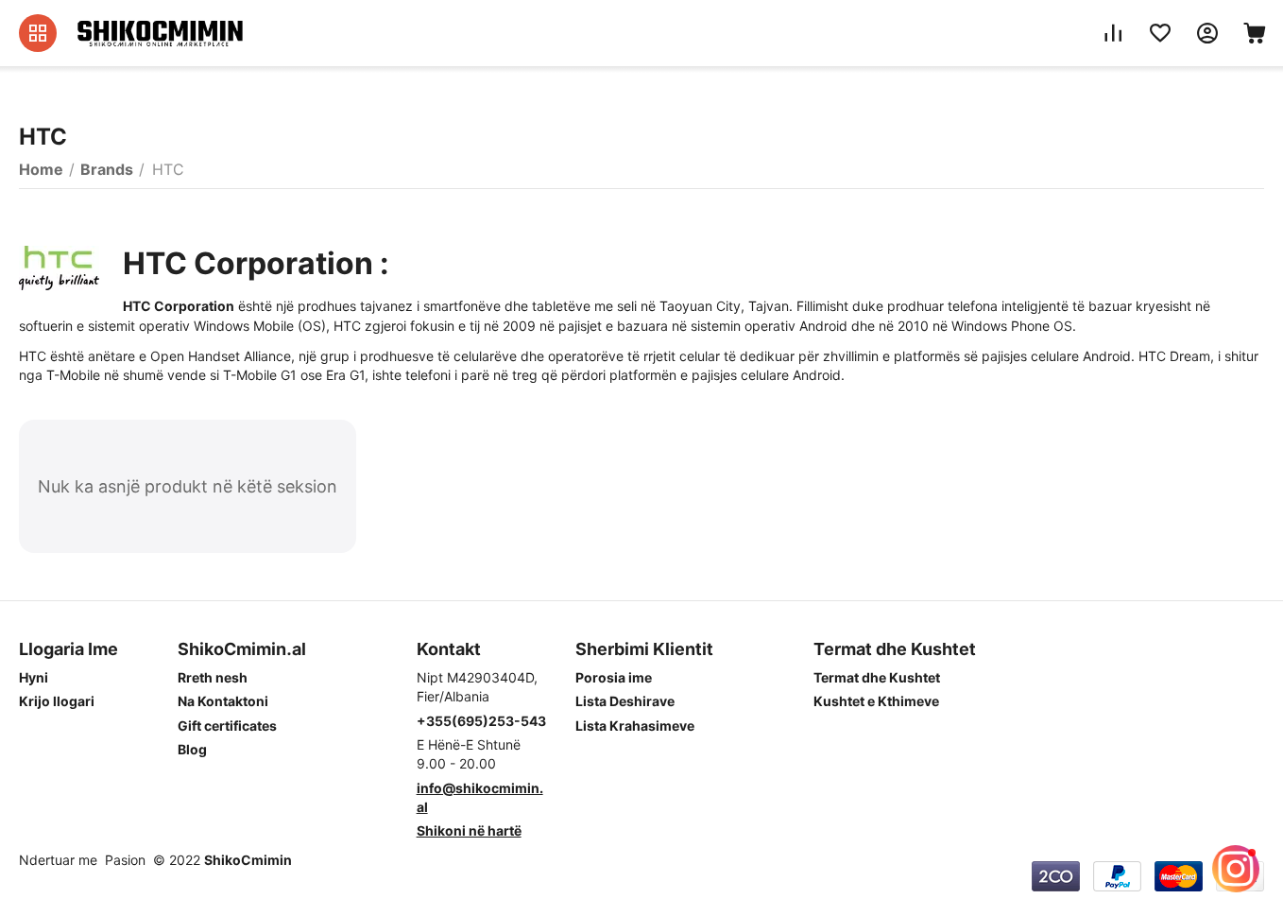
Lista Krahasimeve (634, 725)
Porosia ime (613, 677)
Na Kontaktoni (223, 701)
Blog (192, 749)
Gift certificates (227, 725)
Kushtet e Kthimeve (876, 701)
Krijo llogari (56, 701)
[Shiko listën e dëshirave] (1160, 33)
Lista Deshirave (625, 701)
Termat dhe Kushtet (876, 677)
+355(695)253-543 (481, 721)
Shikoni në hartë (469, 830)
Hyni (33, 677)
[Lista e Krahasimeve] (1113, 33)
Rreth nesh (213, 677)
